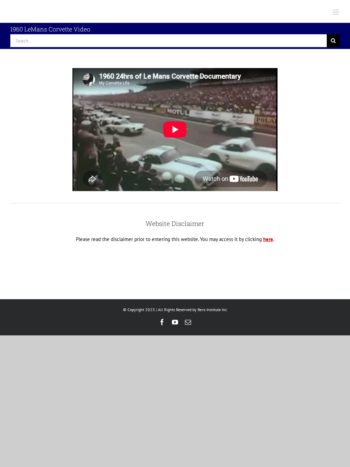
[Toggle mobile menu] (336, 12)
